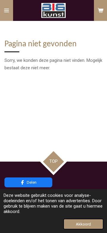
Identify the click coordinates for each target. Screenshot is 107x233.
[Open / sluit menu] (6, 10)
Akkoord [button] (83, 224)
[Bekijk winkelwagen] (100, 10)
